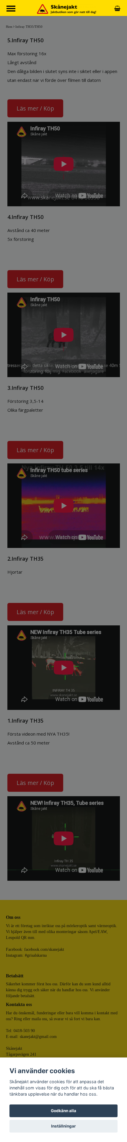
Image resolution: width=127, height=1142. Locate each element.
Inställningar (63, 1126)
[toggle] (13, 9)
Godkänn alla (63, 1110)
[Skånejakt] (66, 8)
